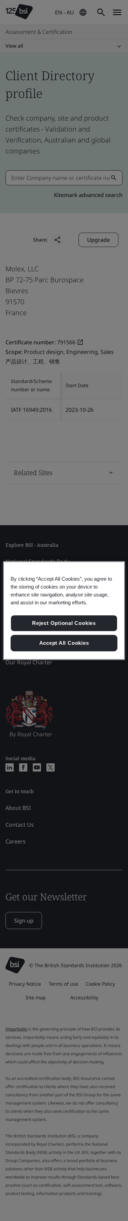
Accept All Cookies (64, 643)
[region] (64, 610)
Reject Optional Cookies (64, 623)
